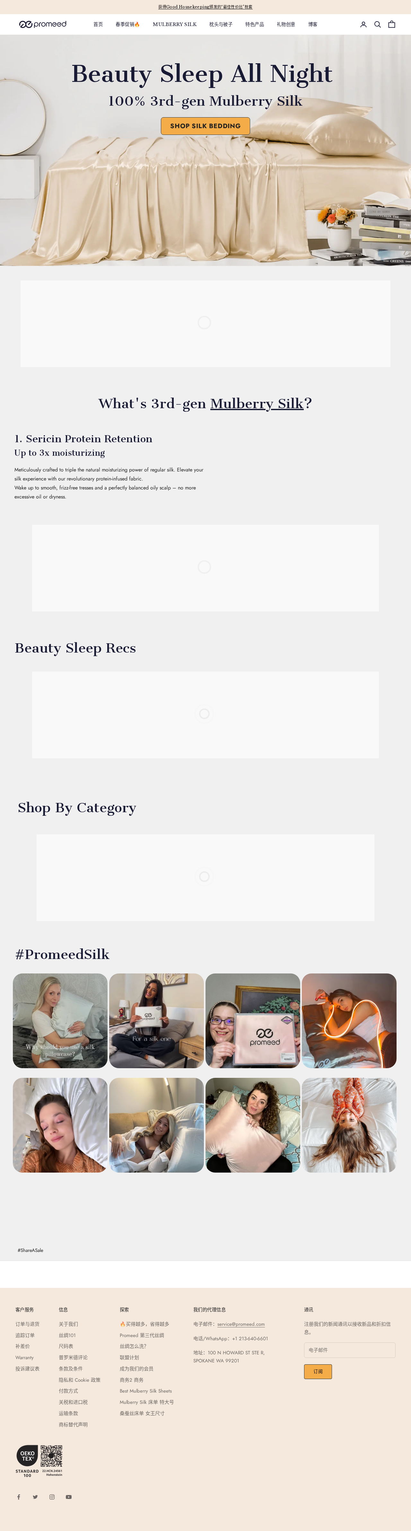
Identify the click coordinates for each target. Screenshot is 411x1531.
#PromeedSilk (62, 954)
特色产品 (254, 24)
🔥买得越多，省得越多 (144, 1324)
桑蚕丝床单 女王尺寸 (142, 1413)
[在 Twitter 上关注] (35, 1497)
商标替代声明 (73, 1424)
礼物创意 (286, 24)
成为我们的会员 (136, 1368)
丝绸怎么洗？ (134, 1346)
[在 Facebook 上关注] (18, 1497)
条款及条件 (71, 1368)
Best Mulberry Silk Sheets (146, 1391)
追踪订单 (25, 1335)
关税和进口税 (73, 1402)
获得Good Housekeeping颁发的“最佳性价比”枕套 (205, 6)
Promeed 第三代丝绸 (142, 1335)
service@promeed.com (241, 1324)
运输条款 (68, 1413)
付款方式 (68, 1391)
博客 (313, 24)
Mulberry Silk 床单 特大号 (147, 1402)
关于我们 (68, 1324)
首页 (98, 24)
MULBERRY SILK (175, 24)
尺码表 (66, 1346)
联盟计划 (129, 1357)
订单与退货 (27, 1324)
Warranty (24, 1357)
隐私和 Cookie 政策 (80, 1380)
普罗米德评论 (73, 1357)
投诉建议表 (27, 1368)
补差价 (22, 1346)
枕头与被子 (220, 24)
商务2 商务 (132, 1380)
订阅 (318, 1371)
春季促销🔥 (128, 24)
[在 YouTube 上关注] (69, 1497)
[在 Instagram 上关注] (52, 1497)
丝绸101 (67, 1335)
